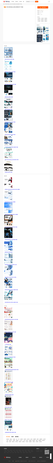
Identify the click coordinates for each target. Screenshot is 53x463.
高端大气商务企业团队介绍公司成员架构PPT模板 (11, 159)
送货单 (37, 440)
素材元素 (27, 452)
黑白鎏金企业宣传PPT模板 (8, 172)
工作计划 (20, 440)
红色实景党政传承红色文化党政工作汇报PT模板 (11, 319)
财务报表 (32, 451)
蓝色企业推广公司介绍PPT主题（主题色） (11, 277)
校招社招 (39, 19)
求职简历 (12, 451)
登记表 (5, 452)
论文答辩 (23, 450)
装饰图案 (30, 441)
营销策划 (29, 450)
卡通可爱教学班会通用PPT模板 (9, 394)
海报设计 (24, 452)
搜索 (36, 1)
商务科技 (40, 441)
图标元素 (13, 441)
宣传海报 (26, 451)
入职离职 (14, 440)
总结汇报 (8, 450)
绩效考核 (10, 440)
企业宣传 (17, 450)
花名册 (7, 441)
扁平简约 (37, 441)
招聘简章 (46, 19)
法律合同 (18, 451)
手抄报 (23, 451)
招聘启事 (42, 19)
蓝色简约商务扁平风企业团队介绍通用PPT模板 (11, 289)
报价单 (27, 440)
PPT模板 (12, 1)
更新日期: (38, 10)
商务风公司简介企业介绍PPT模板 (9, 59)
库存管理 (33, 440)
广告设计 (21, 452)
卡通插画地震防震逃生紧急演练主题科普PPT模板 (11, 369)
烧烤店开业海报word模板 (8, 407)
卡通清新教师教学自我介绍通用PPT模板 (10, 432)
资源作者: (38, 14)
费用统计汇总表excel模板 (8, 419)
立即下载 (43, 7)
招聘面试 (17, 440)
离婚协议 (20, 451)
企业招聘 (42, 18)
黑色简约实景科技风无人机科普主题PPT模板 (11, 239)
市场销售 (18, 452)
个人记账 (24, 440)
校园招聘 (46, 18)
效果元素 (20, 441)
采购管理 (30, 440)
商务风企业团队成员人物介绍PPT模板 (10, 134)
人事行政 (15, 451)
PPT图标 (30, 452)
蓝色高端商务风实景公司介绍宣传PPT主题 (11, 264)
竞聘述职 (11, 450)
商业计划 (14, 450)
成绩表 (10, 441)
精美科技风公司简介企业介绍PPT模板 (10, 71)
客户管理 (43, 440)
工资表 (7, 440)
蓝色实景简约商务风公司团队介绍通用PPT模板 (11, 302)
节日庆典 (31, 450)
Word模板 (16, 1)
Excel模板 (20, 1)
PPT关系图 (5, 451)
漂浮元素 (16, 441)
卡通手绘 (33, 441)
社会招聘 (39, 18)
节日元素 (27, 441)
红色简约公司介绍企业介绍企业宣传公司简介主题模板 (12, 189)
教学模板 (20, 450)
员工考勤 (7, 452)
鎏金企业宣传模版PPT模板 (8, 109)
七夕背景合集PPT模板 (8, 344)
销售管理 (40, 440)
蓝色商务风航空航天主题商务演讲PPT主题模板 (11, 214)
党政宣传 (26, 450)
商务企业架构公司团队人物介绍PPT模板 (10, 84)
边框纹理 (23, 441)
